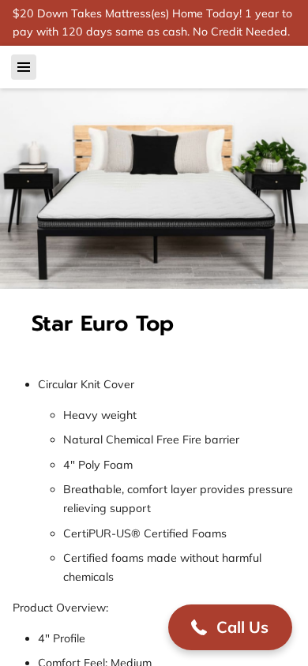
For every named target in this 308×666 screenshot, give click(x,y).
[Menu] (23, 67)
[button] (230, 627)
